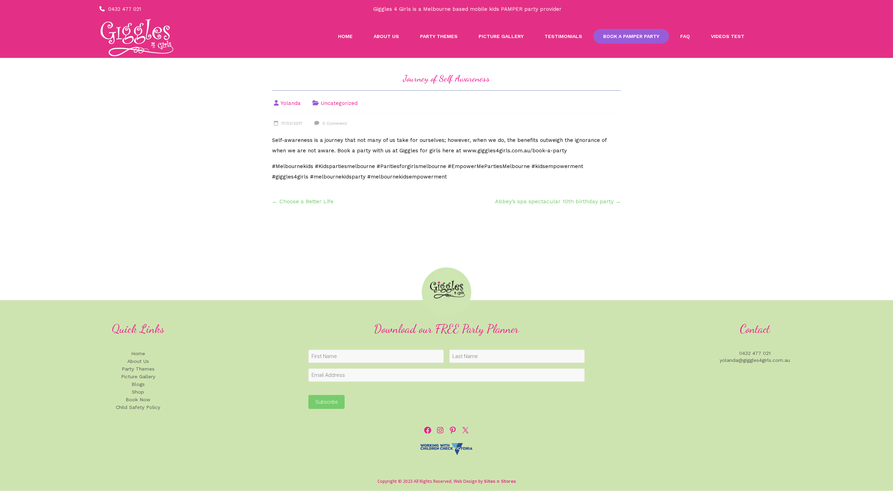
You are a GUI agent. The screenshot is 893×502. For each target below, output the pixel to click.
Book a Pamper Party (631, 36)
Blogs (138, 384)
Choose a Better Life (302, 201)
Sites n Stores (500, 481)
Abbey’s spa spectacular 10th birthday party (558, 201)
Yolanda (290, 103)
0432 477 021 (124, 9)
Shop (138, 392)
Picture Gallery (501, 36)
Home (345, 36)
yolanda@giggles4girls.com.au (755, 360)
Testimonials (563, 36)
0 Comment (334, 123)
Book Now (138, 399)
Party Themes (439, 36)
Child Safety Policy (138, 407)
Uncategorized (339, 103)
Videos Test (727, 36)
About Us (386, 36)
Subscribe (326, 402)
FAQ (685, 36)
